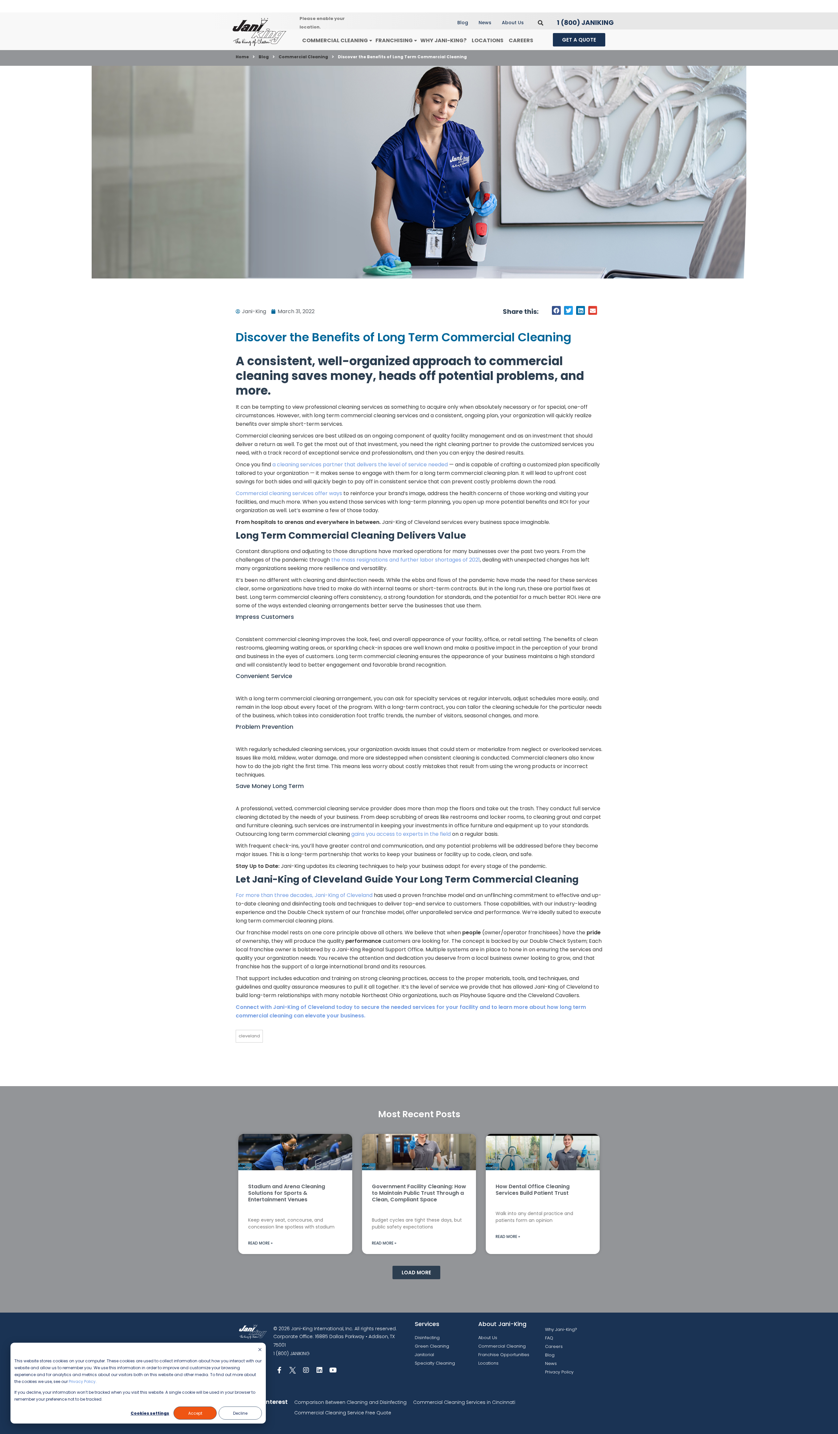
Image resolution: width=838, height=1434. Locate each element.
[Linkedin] (319, 1370)
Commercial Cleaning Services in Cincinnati (464, 1402)
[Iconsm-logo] (293, 1370)
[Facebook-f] (279, 1370)
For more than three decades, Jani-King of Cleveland (304, 895)
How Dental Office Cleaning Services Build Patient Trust (533, 1190)
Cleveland (249, 1036)
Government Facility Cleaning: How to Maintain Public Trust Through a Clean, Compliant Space (419, 1193)
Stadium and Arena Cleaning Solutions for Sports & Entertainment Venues (286, 1193)
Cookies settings (150, 1413)
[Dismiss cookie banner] (260, 1350)
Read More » (260, 1243)
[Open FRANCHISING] (415, 40)
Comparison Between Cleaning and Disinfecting (350, 1402)
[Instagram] (306, 1370)
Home (242, 57)
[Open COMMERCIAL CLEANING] (370, 40)
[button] (540, 22)
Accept (195, 1413)
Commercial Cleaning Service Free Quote (342, 1412)
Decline (240, 1413)
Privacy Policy (82, 1381)
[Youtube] (333, 1370)
